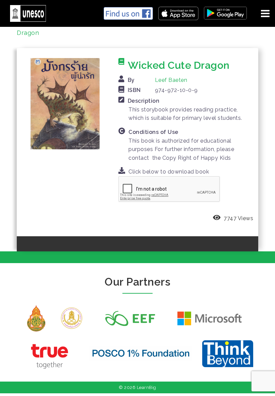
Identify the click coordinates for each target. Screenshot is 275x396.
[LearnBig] (25, 12)
